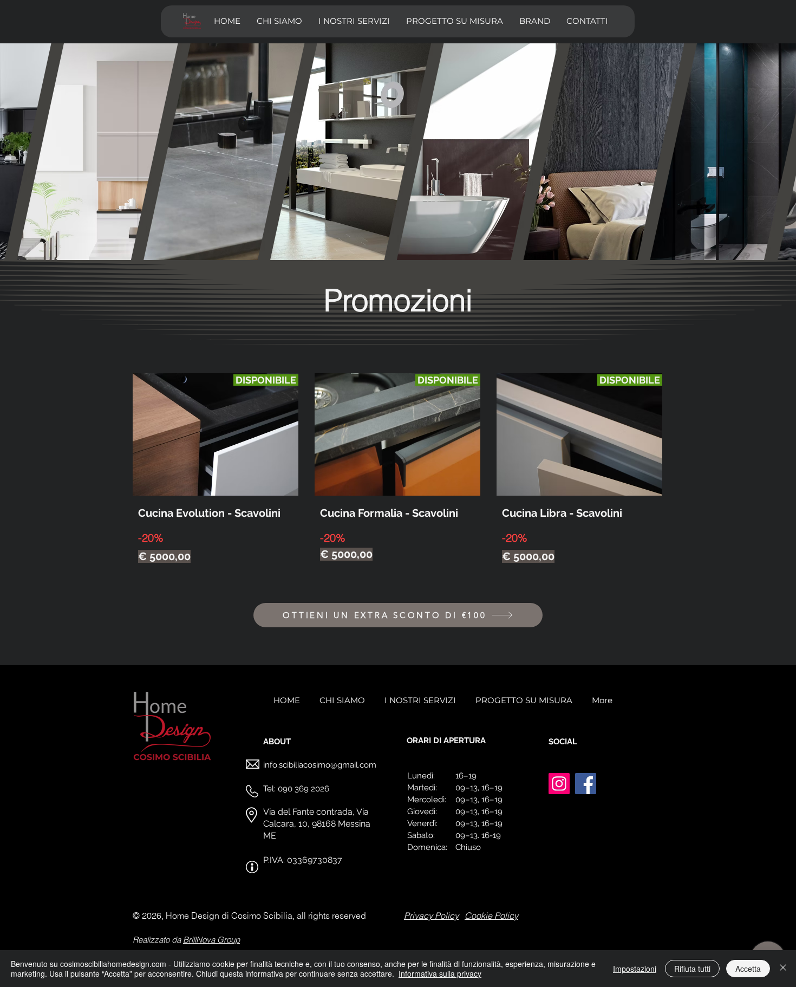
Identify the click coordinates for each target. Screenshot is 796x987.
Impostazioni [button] (634, 968)
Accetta (748, 968)
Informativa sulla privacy (440, 973)
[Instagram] (559, 783)
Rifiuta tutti (692, 968)
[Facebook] (585, 783)
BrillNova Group (211, 939)
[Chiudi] (783, 968)
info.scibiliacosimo (296, 765)
